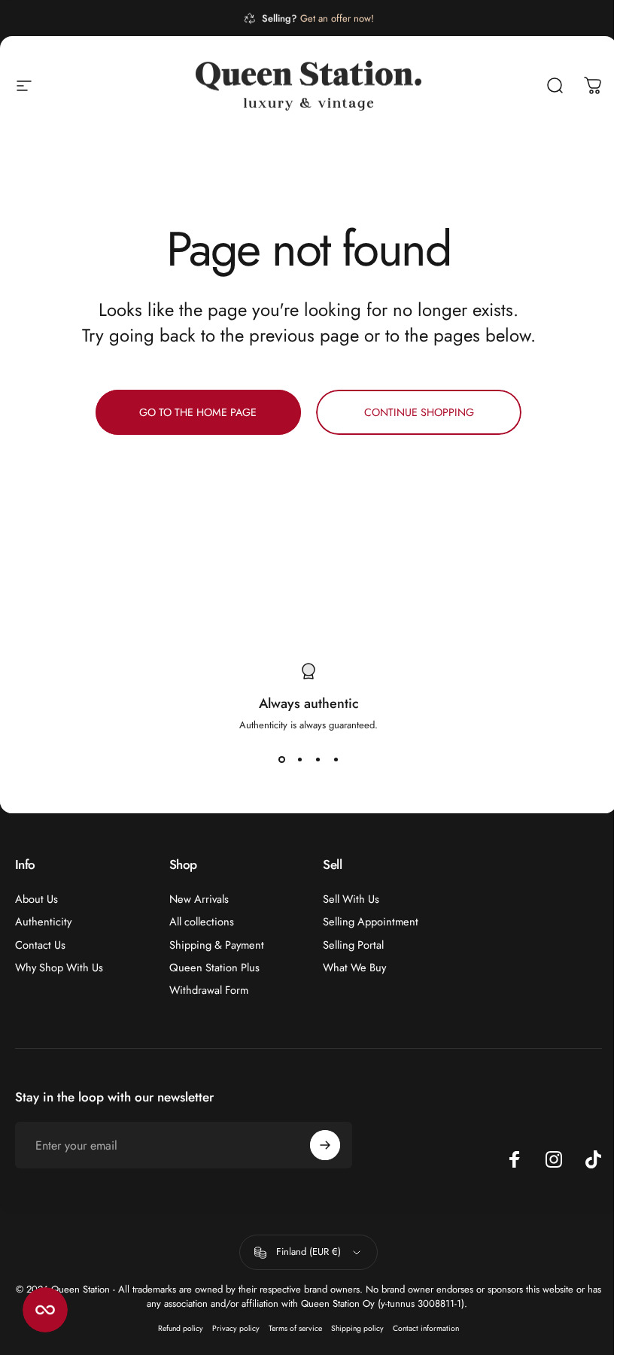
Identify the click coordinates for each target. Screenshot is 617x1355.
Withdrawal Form (208, 990)
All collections (201, 921)
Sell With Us (351, 899)
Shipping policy (357, 1328)
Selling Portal (353, 945)
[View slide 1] (281, 759)
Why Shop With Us (59, 967)
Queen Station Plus (214, 967)
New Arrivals (199, 899)
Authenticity (43, 921)
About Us (36, 899)
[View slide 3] (317, 759)
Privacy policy (236, 1328)
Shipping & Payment (216, 945)
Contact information (426, 1328)
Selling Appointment (370, 921)
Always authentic (309, 703)
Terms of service (295, 1328)
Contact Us (40, 945)
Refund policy (180, 1328)
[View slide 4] (336, 759)
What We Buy (354, 967)
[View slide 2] (299, 759)
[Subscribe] (325, 1145)
